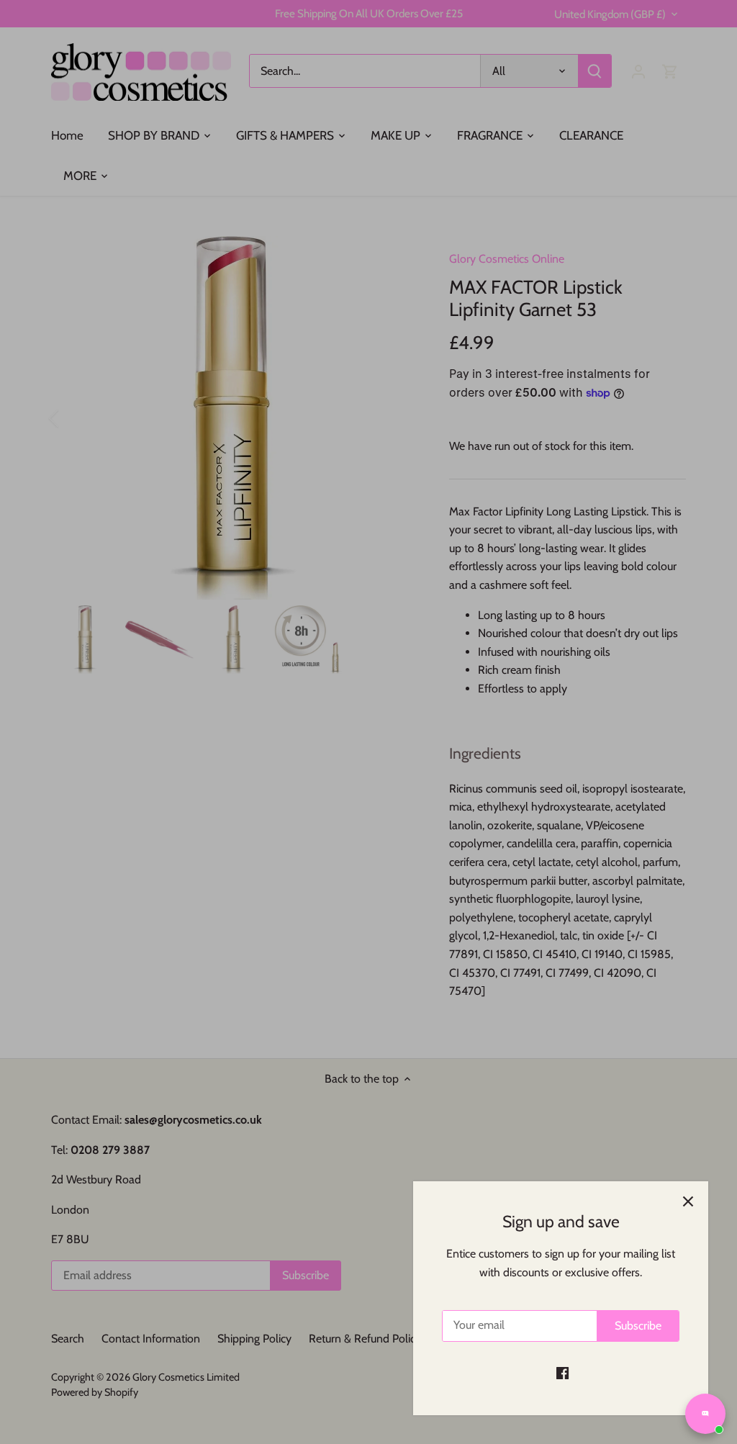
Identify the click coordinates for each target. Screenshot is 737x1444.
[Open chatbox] (705, 1414)
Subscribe (638, 1325)
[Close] (688, 1201)
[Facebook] (562, 1373)
